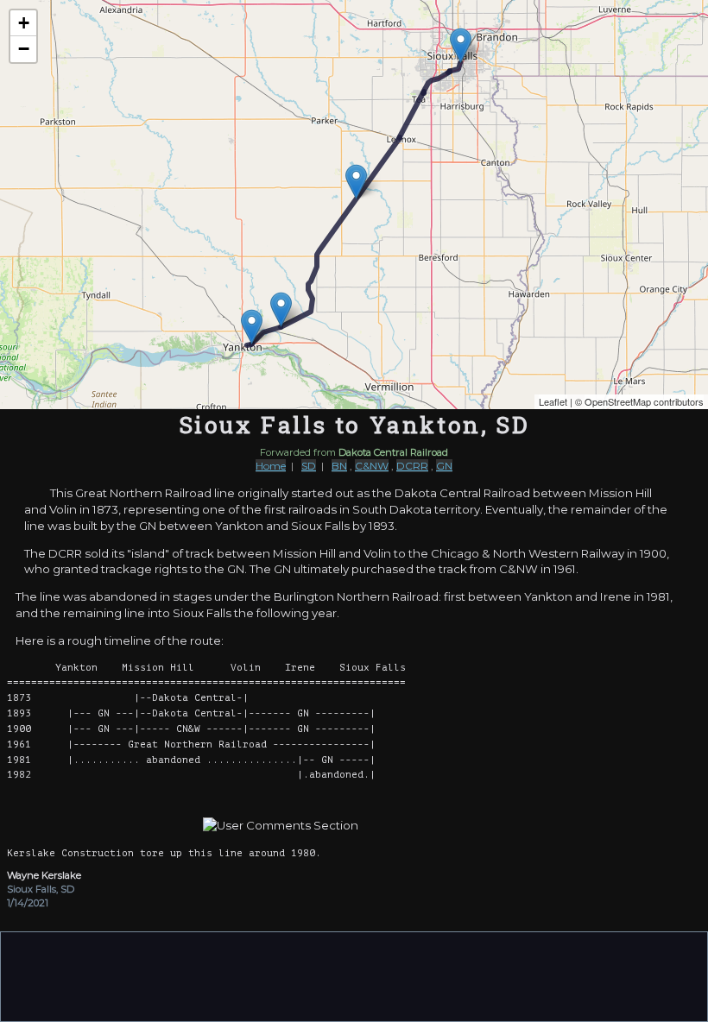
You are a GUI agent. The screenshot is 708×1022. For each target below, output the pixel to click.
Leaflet (553, 401)
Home (271, 465)
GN (444, 465)
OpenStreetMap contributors (644, 401)
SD (308, 465)
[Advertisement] (354, 975)
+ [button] (23, 23)
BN (339, 465)
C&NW (372, 465)
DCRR (412, 465)
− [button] (23, 49)
